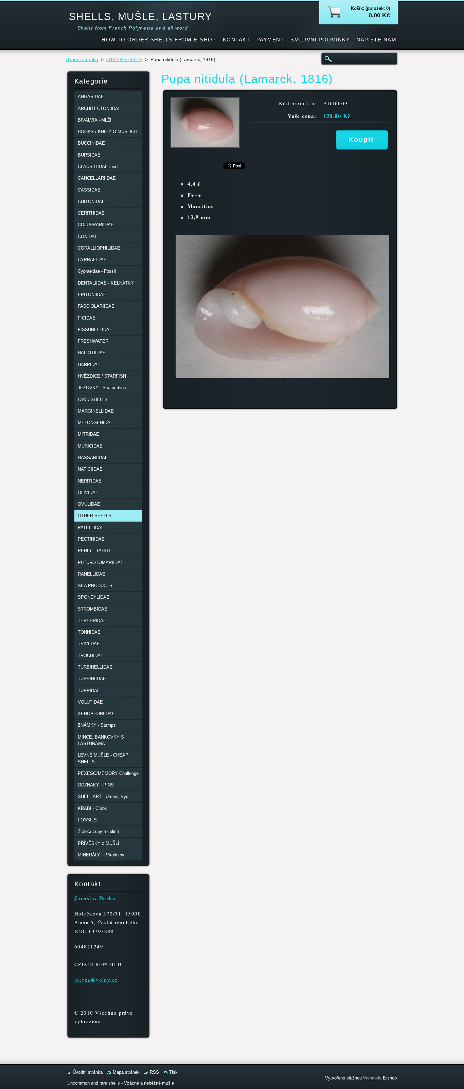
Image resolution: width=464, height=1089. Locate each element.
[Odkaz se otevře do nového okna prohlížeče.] (205, 146)
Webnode (372, 1078)
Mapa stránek (126, 1072)
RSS (154, 1072)
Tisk (173, 1072)
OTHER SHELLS (124, 59)
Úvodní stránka (82, 59)
